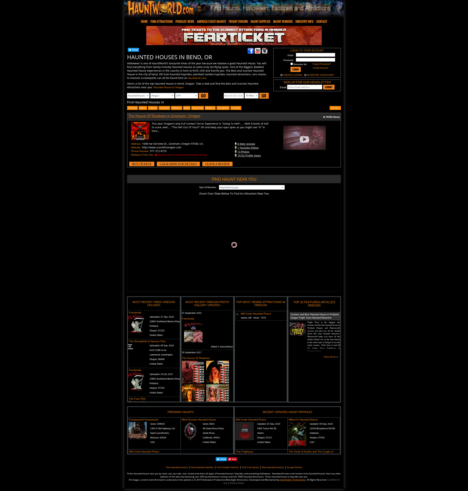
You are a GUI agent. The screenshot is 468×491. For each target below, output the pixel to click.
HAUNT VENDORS (283, 21)
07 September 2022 (192, 313)
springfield (223, 107)
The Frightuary (244, 451)
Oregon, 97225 (157, 330)
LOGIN (295, 69)
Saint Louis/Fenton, (159, 433)
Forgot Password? (322, 64)
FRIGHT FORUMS (238, 21)
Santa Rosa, (209, 433)
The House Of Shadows (196, 358)
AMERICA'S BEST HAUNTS (211, 21)
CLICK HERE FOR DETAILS (178, 163)
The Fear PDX (137, 398)
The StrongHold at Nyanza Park (147, 341)
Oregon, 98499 (157, 359)
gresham (164, 107)
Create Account (320, 68)
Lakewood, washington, (161, 354)
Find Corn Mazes (250, 467)
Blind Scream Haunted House (199, 419)
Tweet (135, 49)
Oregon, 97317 (264, 437)
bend (186, 107)
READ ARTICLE (331, 357)
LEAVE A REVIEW (217, 163)
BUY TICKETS (141, 163)
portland (132, 107)
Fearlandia (135, 312)
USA (152, 442)
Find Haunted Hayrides (202, 467)
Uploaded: (162, 317)
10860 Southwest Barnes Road (165, 321)
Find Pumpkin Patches (228, 467)
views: (157, 424)
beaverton (197, 107)
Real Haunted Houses (273, 467)
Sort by (334, 107)
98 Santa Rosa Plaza (213, 428)
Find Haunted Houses (177, 467)
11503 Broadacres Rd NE (322, 428)
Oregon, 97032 (317, 437)
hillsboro (176, 107)
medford (210, 107)
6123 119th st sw (158, 350)
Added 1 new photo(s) (222, 346)
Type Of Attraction (207, 187)
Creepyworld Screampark (143, 419)
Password (288, 60)
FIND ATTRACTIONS (161, 21)
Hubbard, (314, 433)
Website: (136, 147)
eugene (153, 107)
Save (234, 459)
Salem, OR (253, 318)
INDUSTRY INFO (304, 21)
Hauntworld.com (196, 78)
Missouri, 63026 (158, 437)
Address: (136, 143)
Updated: (268, 424)
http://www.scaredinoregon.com (161, 147)
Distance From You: (142, 154)
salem (143, 107)
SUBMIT (329, 87)
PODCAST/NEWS (185, 21)
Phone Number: (140, 151)
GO (203, 95)
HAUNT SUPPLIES (260, 21)
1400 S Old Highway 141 (162, 428)
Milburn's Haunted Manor (303, 419)
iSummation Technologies (293, 480)
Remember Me (300, 64)
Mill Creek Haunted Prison (256, 313)
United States (156, 335)
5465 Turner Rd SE (266, 428)
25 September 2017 (192, 352)
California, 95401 (211, 437)
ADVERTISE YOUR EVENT (320, 75)
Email (290, 55)
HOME (144, 21)
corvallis (235, 107)
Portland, (154, 326)
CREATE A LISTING (292, 75)
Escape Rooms (294, 467)
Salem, (260, 433)
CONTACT (321, 21)
